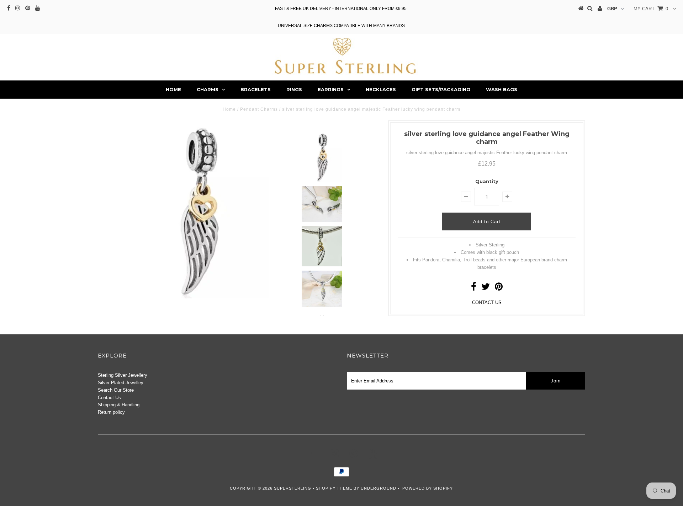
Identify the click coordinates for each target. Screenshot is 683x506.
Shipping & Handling (118, 404)
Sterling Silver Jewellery (122, 375)
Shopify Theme (334, 488)
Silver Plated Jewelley (120, 382)
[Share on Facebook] (473, 288)
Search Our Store (116, 390)
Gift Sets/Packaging (441, 89)
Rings (294, 89)
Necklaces (381, 89)
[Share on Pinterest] (499, 288)
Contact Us (109, 397)
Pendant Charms (259, 109)
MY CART (651, 8)
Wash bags (501, 89)
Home (173, 89)
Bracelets (255, 89)
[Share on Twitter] (485, 288)
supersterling (292, 488)
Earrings (331, 89)
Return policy (111, 412)
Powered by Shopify (427, 488)
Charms (207, 89)
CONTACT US (487, 302)
